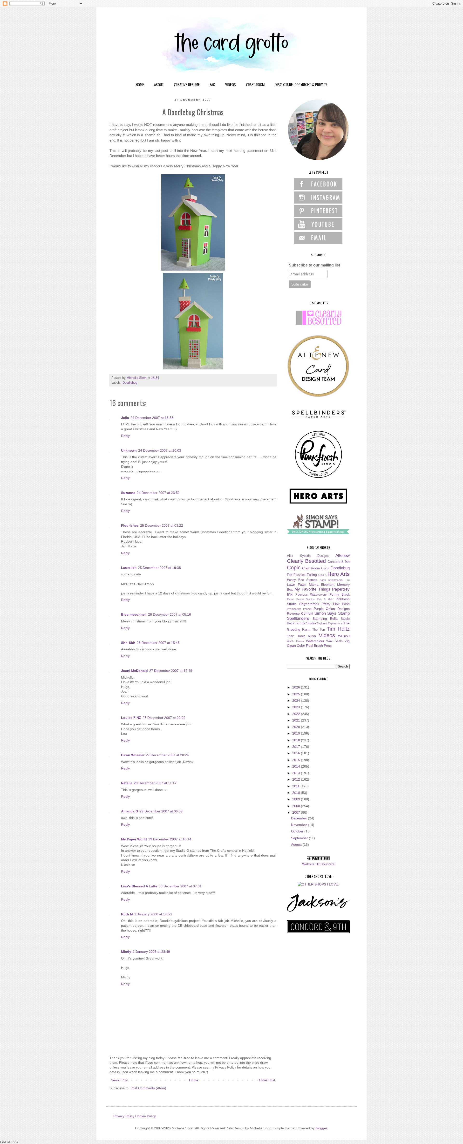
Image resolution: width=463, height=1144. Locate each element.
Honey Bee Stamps (302, 580)
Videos (327, 635)
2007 (296, 812)
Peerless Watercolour (311, 594)
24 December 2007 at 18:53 (151, 418)
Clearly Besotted (306, 561)
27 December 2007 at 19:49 (170, 671)
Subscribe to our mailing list (314, 265)
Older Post (267, 1080)
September (300, 838)
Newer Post (119, 1080)
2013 (296, 773)
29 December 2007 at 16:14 (169, 839)
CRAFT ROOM (255, 84)
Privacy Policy (123, 1116)
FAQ (212, 84)
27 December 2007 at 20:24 (167, 755)
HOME (140, 84)
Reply (125, 436)
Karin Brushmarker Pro (335, 580)
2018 (296, 740)
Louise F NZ (131, 718)
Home (193, 1080)
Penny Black (339, 594)
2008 (296, 806)
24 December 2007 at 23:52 (158, 493)
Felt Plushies (296, 575)
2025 (296, 694)
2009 (296, 799)
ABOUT (159, 84)
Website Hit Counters (318, 864)
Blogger (321, 1128)
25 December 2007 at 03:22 (161, 525)
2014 (296, 766)
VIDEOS (230, 84)
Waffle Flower (295, 641)
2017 (296, 747)
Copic (293, 568)
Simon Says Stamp (332, 613)
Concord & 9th (338, 562)
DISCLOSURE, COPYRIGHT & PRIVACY (301, 84)
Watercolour (315, 641)
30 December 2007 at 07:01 (180, 886)
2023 (296, 707)
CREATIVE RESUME (187, 84)
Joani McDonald (134, 671)
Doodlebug (130, 382)
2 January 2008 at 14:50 (153, 914)
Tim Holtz (338, 629)
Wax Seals (334, 641)
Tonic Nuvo (306, 636)
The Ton (318, 629)
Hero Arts (338, 574)
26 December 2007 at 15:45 (158, 643)
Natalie (126, 783)
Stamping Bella (325, 618)
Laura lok (128, 568)
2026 (296, 687)
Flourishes (130, 525)
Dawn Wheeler (132, 755)
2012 (296, 779)
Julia (125, 418)
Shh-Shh (128, 643)
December (299, 818)
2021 (296, 720)
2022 (296, 714)
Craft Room (311, 568)
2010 (296, 793)
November (299, 825)
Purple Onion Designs (332, 609)
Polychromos (309, 604)
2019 (296, 733)
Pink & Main (325, 599)
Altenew (342, 555)
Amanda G (129, 811)
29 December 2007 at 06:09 (161, 811)
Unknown (129, 450)
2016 (296, 753)
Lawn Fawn (296, 584)
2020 (296, 727)
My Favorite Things (312, 589)
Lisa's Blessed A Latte (139, 886)
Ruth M (127, 914)
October (297, 831)
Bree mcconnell (134, 614)
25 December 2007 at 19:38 (159, 568)
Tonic (290, 636)
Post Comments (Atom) (148, 1088)
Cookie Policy (145, 1116)
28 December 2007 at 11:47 (155, 783)
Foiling (312, 575)
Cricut (325, 568)
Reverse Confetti (300, 613)
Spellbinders (298, 618)
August (297, 844)
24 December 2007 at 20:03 (159, 450)
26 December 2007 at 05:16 (169, 614)
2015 (296, 760)
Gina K (322, 574)
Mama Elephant (322, 584)
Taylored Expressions (330, 623)
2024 (296, 700)
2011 (296, 786)
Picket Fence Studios (301, 599)
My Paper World (134, 839)
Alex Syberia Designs (308, 556)
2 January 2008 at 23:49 (151, 951)
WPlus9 (344, 636)
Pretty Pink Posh (335, 604)
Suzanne (128, 493)
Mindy (126, 951)
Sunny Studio (305, 623)
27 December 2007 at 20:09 (164, 718)
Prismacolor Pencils (299, 608)
